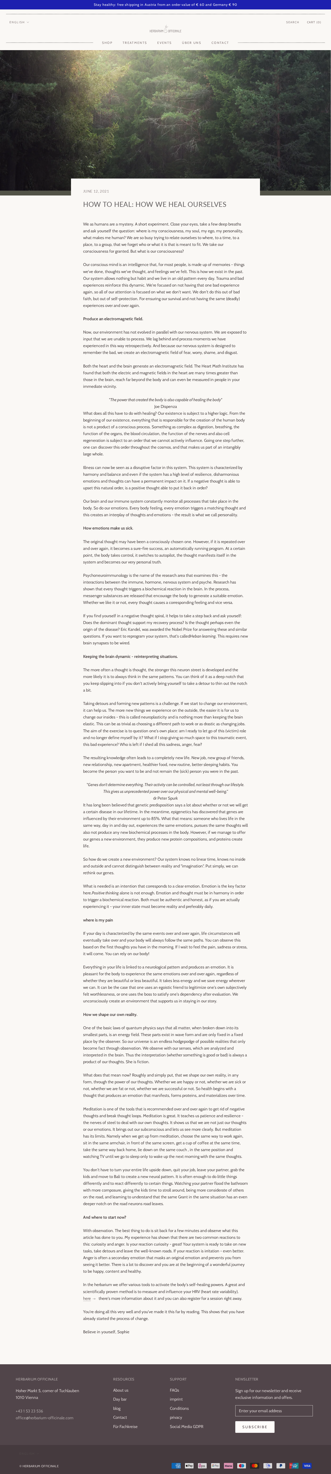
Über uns (191, 43)
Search (292, 22)
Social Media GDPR (186, 1426)
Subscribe (255, 1427)
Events (164, 43)
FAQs (174, 1390)
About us (120, 1390)
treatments (135, 43)
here (87, 1298)
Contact (220, 43)
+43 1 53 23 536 (29, 1411)
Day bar (119, 1399)
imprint (176, 1399)
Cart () (314, 22)
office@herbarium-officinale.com (44, 1417)
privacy (176, 1417)
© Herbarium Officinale (39, 1466)
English (17, 22)
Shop (107, 43)
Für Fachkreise (125, 1426)
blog (116, 1408)
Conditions (179, 1408)
